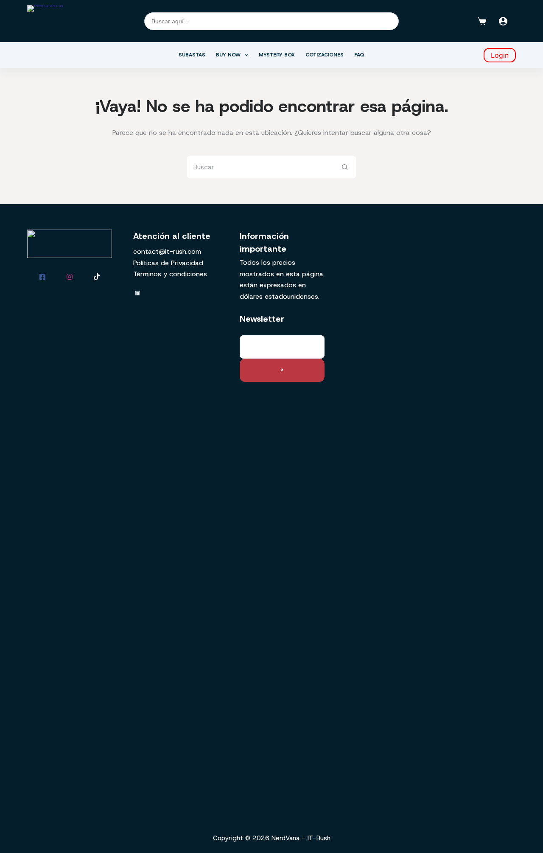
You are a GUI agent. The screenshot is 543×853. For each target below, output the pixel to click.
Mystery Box (277, 54)
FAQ (359, 54)
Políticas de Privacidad (168, 262)
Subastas (192, 54)
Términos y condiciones (170, 273)
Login (500, 55)
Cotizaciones (324, 54)
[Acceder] (503, 21)
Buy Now (228, 54)
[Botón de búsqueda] (344, 167)
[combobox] (260, 167)
